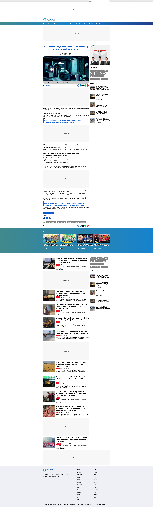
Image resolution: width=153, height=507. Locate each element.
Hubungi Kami (81, 504)
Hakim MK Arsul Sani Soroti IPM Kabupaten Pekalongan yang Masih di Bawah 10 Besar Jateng (71, 379)
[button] (45, 23)
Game (95, 496)
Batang (105, 70)
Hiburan (61, 23)
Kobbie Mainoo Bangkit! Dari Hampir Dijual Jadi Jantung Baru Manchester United (101, 246)
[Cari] (108, 1)
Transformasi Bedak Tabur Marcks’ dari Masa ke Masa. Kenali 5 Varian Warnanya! (64, 203)
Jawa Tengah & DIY (81, 474)
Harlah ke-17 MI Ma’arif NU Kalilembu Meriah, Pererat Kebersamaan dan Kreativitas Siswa (67, 246)
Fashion (78, 487)
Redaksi (50, 504)
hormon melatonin (51, 222)
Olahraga (72, 23)
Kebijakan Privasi (73, 504)
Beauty (78, 485)
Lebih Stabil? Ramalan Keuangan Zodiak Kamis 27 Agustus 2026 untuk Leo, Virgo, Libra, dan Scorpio (102, 96)
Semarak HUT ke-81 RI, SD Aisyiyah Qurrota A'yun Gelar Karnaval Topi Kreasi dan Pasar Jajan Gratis (71, 439)
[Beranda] (42, 23)
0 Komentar (47, 85)
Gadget (95, 494)
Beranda (45, 43)
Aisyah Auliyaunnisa (67, 52)
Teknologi (98, 23)
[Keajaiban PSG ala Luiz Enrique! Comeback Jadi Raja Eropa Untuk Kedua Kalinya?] (85, 238)
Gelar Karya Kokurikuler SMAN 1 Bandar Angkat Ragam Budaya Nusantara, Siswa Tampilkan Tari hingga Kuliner (70, 408)
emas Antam (104, 79)
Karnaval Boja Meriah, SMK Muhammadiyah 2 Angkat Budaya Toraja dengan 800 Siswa (102, 112)
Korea (78, 494)
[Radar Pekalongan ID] (49, 20)
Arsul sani (99, 70)
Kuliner (66, 23)
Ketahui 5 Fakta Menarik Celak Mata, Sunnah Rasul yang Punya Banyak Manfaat (64, 205)
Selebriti (95, 469)
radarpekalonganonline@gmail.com (51, 476)
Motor (95, 485)
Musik (78, 499)
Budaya (103, 73)
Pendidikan (91, 23)
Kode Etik (45, 504)
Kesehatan (55, 43)
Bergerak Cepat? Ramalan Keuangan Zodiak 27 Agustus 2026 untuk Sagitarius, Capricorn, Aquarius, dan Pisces (102, 88)
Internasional (80, 472)
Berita (44, 23)
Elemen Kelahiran (95, 79)
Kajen (57, 383)
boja (92, 73)
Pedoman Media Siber (63, 504)
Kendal (57, 322)
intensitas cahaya (61, 222)
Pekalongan (79, 475)
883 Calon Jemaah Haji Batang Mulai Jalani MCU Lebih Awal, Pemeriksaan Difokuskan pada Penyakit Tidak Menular (71, 394)
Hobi (95, 470)
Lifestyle (50, 23)
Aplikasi (95, 492)
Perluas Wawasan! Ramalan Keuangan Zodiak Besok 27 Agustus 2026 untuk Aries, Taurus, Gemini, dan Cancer (101, 104)
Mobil (95, 484)
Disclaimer (55, 504)
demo (101, 76)
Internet (95, 497)
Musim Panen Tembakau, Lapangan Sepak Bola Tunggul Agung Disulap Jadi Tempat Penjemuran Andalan (71, 364)
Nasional (79, 470)
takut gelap (70, 222)
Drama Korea (80, 496)
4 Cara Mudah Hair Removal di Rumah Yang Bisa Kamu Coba (59, 122)
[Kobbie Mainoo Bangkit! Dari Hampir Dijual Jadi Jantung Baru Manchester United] (102, 238)
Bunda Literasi (94, 76)
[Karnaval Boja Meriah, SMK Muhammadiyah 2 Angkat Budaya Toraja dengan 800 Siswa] (92, 113)
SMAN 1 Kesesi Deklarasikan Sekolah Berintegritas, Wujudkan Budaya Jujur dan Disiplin (51, 246)
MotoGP (95, 480)
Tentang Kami (88, 504)
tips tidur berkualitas (80, 222)
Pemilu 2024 (84, 23)
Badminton (96, 475)
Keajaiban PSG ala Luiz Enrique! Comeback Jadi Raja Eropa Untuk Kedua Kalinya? (85, 246)
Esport (95, 479)
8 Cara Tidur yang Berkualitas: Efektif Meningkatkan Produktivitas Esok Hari (63, 120)
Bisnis (55, 23)
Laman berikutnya (48, 213)
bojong (97, 73)
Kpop (78, 497)
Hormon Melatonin (47, 165)
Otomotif (78, 23)
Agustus (93, 70)
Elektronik (79, 490)
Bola (95, 477)
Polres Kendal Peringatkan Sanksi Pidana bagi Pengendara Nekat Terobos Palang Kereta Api (103, 119)
